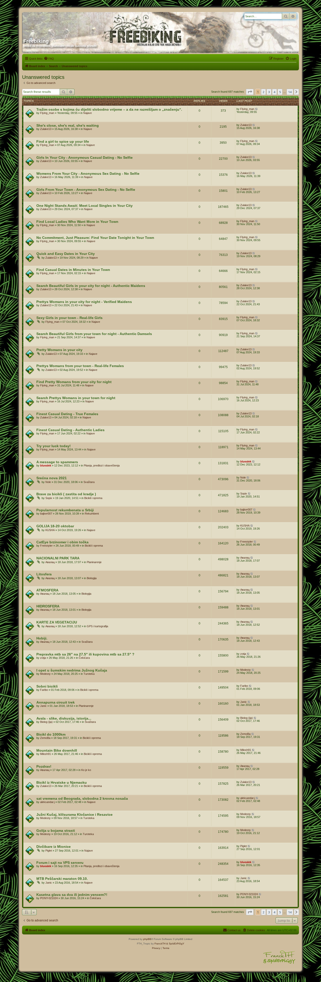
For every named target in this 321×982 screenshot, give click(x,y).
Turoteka (89, 673)
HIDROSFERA (47, 606)
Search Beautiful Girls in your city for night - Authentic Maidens (90, 286)
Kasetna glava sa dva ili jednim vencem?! (71, 895)
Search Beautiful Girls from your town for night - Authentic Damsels (94, 334)
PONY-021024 (49, 898)
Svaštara (89, 481)
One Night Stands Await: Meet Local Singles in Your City (84, 206)
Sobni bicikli (47, 686)
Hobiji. (41, 638)
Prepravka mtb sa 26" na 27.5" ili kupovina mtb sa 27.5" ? (85, 654)
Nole (48, 481)
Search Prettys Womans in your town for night (75, 398)
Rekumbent (92, 513)
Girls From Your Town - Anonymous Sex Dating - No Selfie (85, 190)
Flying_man (47, 112)
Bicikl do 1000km (50, 734)
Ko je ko (86, 769)
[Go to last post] (256, 108)
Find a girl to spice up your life (62, 141)
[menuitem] (49, 59)
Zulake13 (45, 128)
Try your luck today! (53, 446)
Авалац (50, 562)
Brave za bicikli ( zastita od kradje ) (66, 494)
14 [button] (290, 92)
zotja (43, 657)
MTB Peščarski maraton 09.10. (62, 879)
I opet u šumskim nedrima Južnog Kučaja (71, 670)
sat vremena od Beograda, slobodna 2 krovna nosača (82, 798)
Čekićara (84, 657)
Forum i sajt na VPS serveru (60, 863)
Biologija (92, 578)
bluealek (45, 465)
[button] (250, 92)
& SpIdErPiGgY (175, 943)
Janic (43, 705)
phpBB (147, 939)
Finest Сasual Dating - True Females (67, 414)
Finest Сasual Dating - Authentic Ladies (70, 430)
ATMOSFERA (47, 590)
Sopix (48, 498)
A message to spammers (57, 462)
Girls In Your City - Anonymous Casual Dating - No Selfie (84, 157)
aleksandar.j (47, 801)
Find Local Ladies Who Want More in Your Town (77, 222)
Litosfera (44, 574)
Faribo (44, 689)
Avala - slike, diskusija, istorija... (63, 718)
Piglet (48, 850)
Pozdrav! (43, 766)
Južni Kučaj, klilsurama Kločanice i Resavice (74, 814)
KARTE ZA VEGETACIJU (56, 622)
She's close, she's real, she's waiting (67, 125)
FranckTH (160, 943)
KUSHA (50, 530)
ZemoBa (45, 737)
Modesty (45, 673)
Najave (87, 112)
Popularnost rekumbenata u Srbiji (65, 510)
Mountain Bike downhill (56, 750)
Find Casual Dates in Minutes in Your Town (73, 270)
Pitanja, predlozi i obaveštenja (102, 465)
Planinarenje (94, 562)
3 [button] (269, 92)
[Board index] (71, 23)
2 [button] (263, 92)
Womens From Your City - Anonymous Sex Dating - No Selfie (87, 174)
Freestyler (46, 545)
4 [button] (274, 92)
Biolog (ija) (46, 721)
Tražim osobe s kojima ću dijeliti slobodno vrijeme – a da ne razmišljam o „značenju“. (109, 109)
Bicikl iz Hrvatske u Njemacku (61, 782)
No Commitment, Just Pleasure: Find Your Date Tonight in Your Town (95, 238)
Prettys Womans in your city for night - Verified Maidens (84, 302)
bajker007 (46, 513)
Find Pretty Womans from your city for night (74, 382)
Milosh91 (45, 753)
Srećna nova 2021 (51, 478)
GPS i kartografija (97, 626)
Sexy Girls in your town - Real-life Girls (69, 318)
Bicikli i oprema (93, 498)
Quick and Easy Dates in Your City (65, 254)
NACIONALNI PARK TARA (57, 558)
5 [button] (280, 92)
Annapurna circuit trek (55, 702)
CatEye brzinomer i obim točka (62, 542)
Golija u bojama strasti (55, 831)
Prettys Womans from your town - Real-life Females (80, 366)
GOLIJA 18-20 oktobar (55, 526)
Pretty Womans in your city (59, 350)
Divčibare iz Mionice (53, 847)
